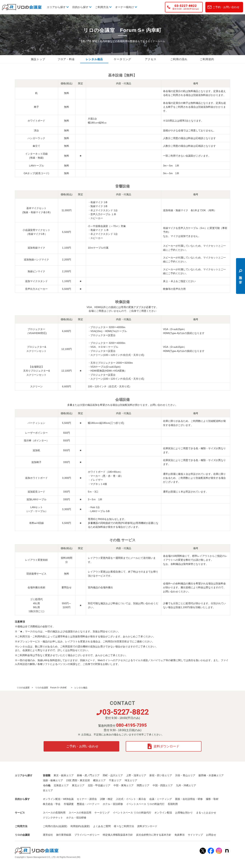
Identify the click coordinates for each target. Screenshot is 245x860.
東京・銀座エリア (64, 775)
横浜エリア (99, 780)
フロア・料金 (66, 59)
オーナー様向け (125, 7)
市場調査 (69, 804)
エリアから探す (56, 7)
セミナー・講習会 (87, 799)
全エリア (48, 790)
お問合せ (211, 834)
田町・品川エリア (113, 775)
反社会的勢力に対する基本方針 (153, 834)
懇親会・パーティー (88, 804)
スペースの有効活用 (80, 812)
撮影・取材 (212, 799)
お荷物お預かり (184, 812)
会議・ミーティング (160, 799)
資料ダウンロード (166, 746)
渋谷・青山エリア (185, 775)
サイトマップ (195, 834)
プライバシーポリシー (87, 834)
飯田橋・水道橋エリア (211, 775)
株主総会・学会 (51, 804)
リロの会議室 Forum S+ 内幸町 (52, 687)
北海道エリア (61, 785)
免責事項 (180, 834)
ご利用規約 (207, 59)
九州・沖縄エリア (186, 785)
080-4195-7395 (131, 725)
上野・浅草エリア (136, 775)
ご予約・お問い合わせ (226, 7)
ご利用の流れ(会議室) (55, 826)
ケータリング (122, 59)
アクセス (150, 59)
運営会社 (48, 834)
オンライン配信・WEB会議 (58, 799)
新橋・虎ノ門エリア (88, 775)
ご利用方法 (102, 7)
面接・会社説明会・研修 (189, 799)
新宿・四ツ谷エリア (160, 775)
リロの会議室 (23, 687)
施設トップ (38, 59)
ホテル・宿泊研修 (113, 804)
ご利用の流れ (178, 59)
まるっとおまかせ (206, 812)
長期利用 (173, 804)
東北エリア (78, 785)
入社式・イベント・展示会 (131, 799)
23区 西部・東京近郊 (78, 780)
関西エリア (143, 785)
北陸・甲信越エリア (99, 785)
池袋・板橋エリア (53, 780)
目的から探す (80, 7)
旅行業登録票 (63, 834)
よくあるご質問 (102, 826)
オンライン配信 (163, 812)
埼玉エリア (131, 780)
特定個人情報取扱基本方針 (118, 834)
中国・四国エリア (163, 785)
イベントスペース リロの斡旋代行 (145, 804)
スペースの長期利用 (54, 812)
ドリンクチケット (53, 817)
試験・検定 (106, 799)
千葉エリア (115, 780)
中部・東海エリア (124, 785)
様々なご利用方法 (124, 826)
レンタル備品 (94, 59)
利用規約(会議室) (80, 826)
